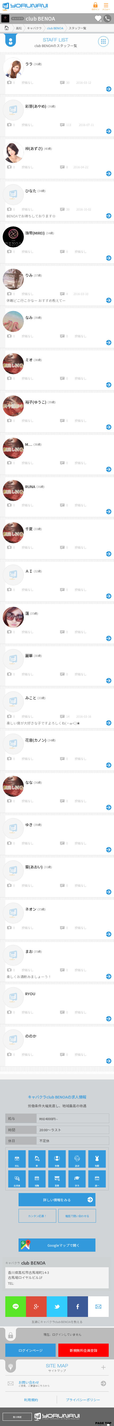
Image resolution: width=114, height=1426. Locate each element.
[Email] (98, 1306)
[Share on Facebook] (77, 1306)
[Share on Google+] (36, 1306)
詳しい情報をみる (57, 1199)
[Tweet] (57, 1306)
